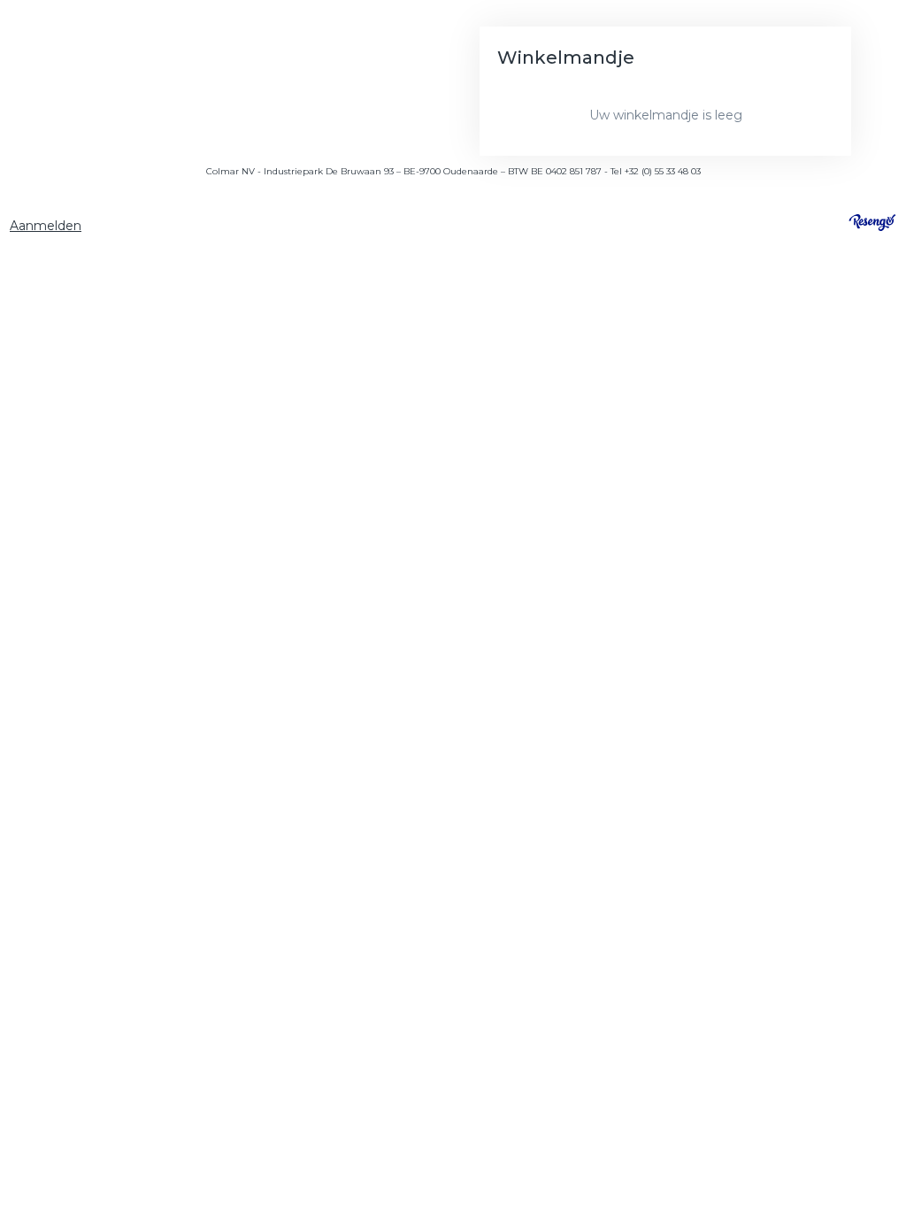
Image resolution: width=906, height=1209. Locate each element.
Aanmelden (45, 226)
